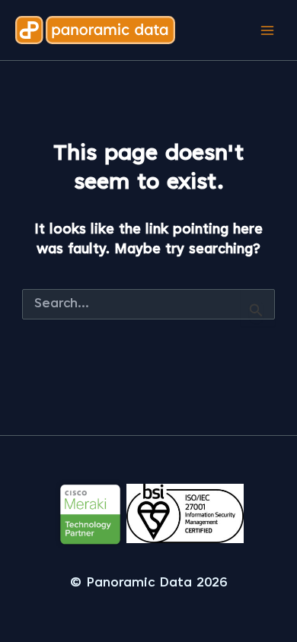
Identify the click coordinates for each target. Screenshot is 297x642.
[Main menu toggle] (267, 30)
